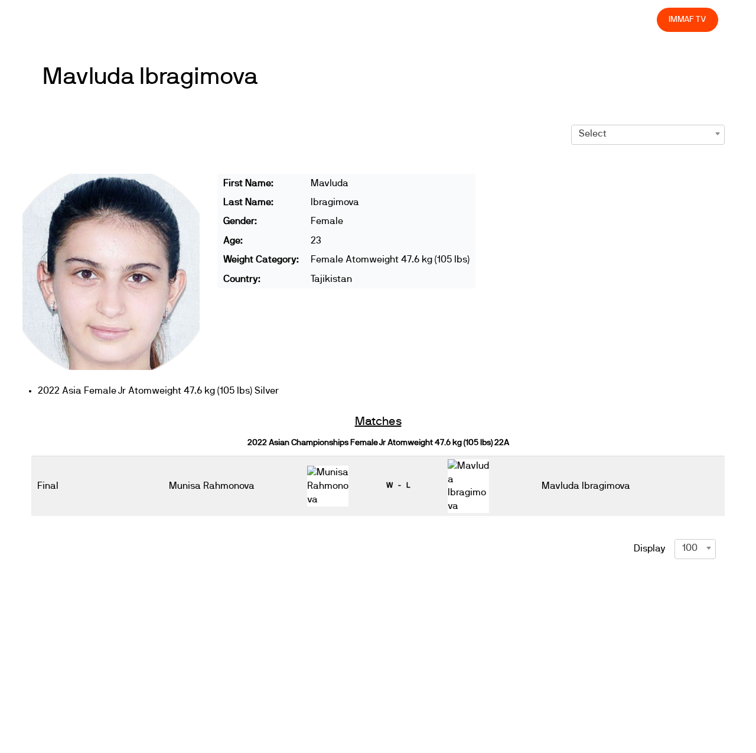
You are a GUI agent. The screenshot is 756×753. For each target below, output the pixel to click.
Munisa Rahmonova (212, 486)
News (300, 19)
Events (342, 19)
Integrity (592, 19)
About (385, 19)
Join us (495, 19)
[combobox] (648, 133)
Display (650, 548)
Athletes (542, 19)
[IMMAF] (66, 20)
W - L (398, 485)
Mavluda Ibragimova (150, 77)
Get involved (438, 19)
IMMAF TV (687, 19)
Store (636, 19)
